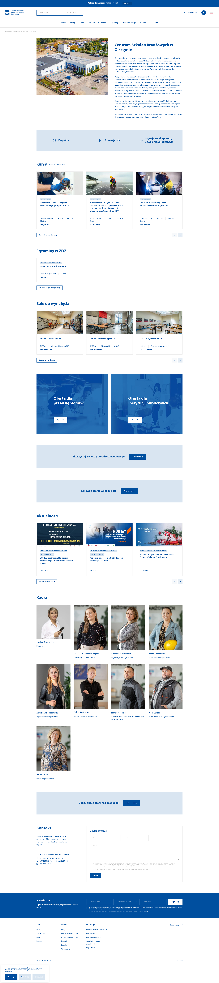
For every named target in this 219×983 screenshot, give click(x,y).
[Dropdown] (211, 12)
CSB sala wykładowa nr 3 (51, 339)
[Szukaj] (80, 12)
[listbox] (74, 12)
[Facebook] (181, 925)
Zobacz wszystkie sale (47, 360)
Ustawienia (39, 977)
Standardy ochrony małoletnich (93, 942)
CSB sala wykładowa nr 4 (151, 339)
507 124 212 (54, 861)
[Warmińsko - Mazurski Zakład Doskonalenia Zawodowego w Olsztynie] (14, 12)
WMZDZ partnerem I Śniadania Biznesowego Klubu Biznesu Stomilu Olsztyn (56, 561)
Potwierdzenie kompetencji (96, 930)
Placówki (143, 23)
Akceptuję (11, 977)
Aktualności (40, 933)
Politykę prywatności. (138, 866)
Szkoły (72, 23)
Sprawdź (60, 420)
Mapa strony (90, 948)
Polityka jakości (91, 933)
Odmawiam (25, 977)
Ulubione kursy (192, 12)
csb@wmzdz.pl (45, 864)
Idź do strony (132, 803)
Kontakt (154, 23)
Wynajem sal (65, 949)
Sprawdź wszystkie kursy (48, 235)
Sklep (82, 23)
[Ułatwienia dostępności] (203, 12)
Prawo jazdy (112, 140)
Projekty (63, 140)
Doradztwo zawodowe (97, 23)
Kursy (63, 23)
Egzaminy (114, 23)
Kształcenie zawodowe (69, 933)
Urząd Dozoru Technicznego (53, 267)
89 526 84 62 (63, 861)
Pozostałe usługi (129, 23)
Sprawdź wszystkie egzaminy (49, 287)
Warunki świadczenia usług (144, 869)
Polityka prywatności (93, 937)
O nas (38, 930)
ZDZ (6, 31)
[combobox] (51, 12)
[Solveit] (179, 960)
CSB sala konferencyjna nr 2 (102, 339)
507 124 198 (44, 861)
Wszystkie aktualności (47, 581)
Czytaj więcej (138, 457)
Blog (38, 937)
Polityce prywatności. (164, 864)
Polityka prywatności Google (130, 869)
